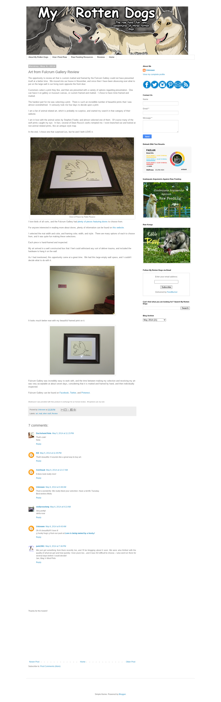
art (37, 413)
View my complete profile (154, 74)
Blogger (122, 694)
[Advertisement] (82, 636)
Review (55, 413)
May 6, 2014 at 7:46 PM (55, 546)
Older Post (130, 662)
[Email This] (62, 409)
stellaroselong (42, 507)
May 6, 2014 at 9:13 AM (60, 507)
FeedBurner (172, 292)
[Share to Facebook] (71, 409)
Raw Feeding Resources (82, 57)
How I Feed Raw (59, 57)
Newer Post (34, 662)
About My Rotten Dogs (38, 57)
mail (40, 413)
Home (111, 57)
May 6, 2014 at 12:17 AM (57, 470)
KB (37, 453)
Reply (38, 444)
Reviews (101, 57)
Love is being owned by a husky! (80, 533)
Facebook (64, 393)
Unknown (40, 487)
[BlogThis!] (65, 409)
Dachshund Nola (43, 433)
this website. (118, 227)
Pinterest (85, 393)
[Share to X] (68, 409)
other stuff (47, 413)
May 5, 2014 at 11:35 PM (50, 453)
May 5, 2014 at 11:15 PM (63, 433)
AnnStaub (40, 470)
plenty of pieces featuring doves (93, 221)
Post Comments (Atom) (50, 666)
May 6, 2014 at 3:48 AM (56, 487)
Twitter (73, 393)
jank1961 (40, 546)
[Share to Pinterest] (74, 409)
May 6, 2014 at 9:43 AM (56, 526)
